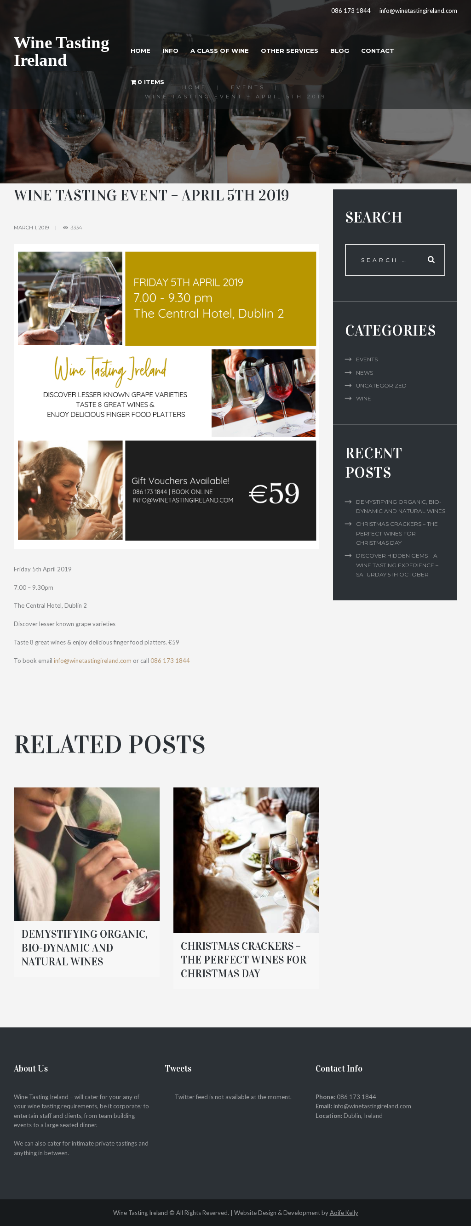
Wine (363, 398)
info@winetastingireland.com (418, 10)
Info (170, 50)
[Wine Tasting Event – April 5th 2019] (166, 396)
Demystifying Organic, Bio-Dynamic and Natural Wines (84, 948)
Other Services (289, 50)
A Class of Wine (219, 50)
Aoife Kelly (344, 1212)
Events (367, 359)
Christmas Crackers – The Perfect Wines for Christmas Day (243, 960)
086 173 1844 (351, 10)
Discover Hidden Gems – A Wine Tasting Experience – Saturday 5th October (397, 565)
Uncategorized (381, 385)
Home (140, 50)
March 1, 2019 (31, 227)
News (364, 372)
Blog (339, 50)
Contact (377, 50)
